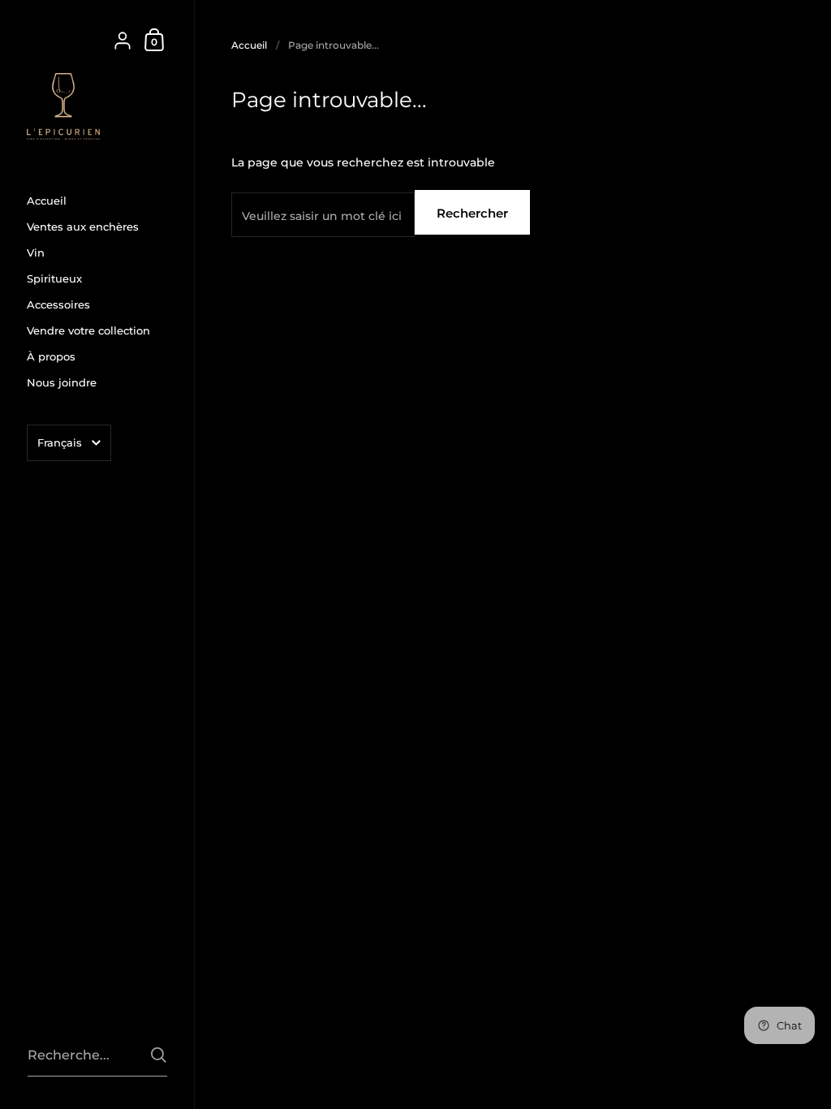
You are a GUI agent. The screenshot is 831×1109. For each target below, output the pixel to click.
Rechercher (472, 213)
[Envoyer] (158, 1055)
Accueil (249, 45)
